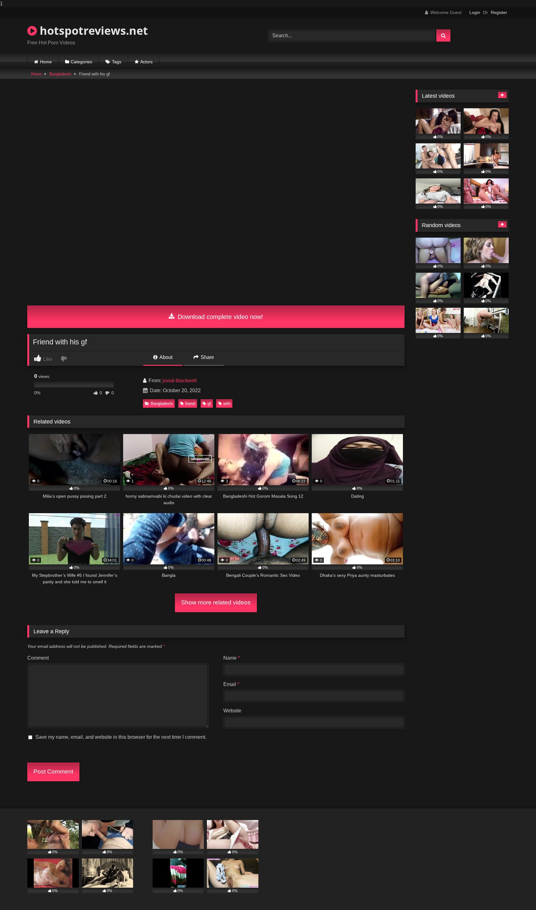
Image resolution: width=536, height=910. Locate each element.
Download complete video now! (219, 316)
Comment (38, 658)
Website (232, 710)
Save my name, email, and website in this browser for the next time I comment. (120, 737)
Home (46, 61)
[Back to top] (517, 893)
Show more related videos (216, 602)
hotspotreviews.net (92, 30)
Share (206, 357)
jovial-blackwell (180, 380)
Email (231, 684)
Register (499, 12)
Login (474, 12)
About (165, 357)
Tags (116, 61)
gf (209, 403)
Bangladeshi (60, 74)
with (226, 403)
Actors (146, 61)
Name (231, 658)
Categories (81, 61)
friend (190, 403)
